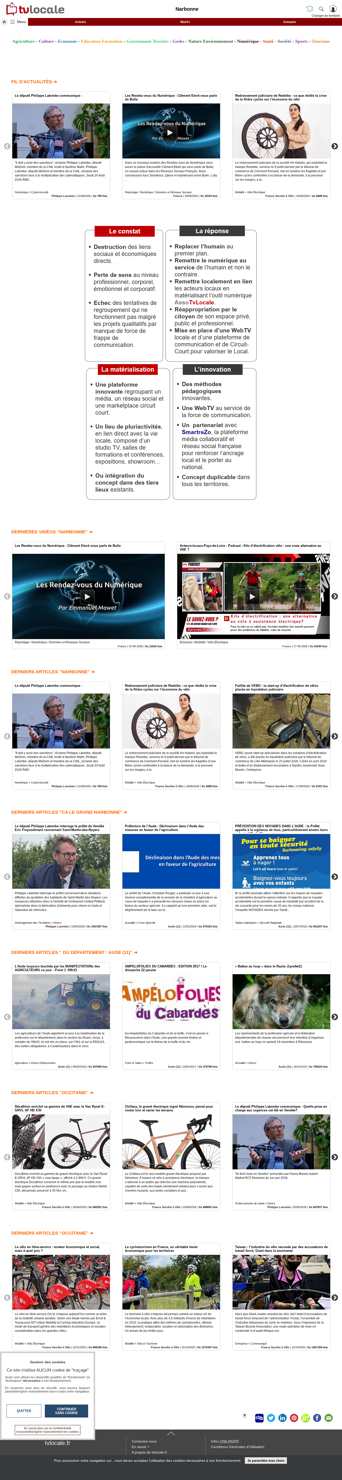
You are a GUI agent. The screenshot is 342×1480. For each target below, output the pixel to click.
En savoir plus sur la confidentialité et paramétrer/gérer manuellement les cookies (47, 1430)
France (177, 195)
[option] (61, 145)
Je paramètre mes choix (265, 1461)
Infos (225, 1441)
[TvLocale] (34, 9)
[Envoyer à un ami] (328, 1418)
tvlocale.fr (57, 1443)
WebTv (185, 22)
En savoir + (140, 1447)
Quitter (24, 1411)
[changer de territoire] (310, 8)
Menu (21, 22)
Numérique (248, 41)
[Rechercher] (321, 8)
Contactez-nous (144, 1441)
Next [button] (334, 145)
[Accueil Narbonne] (4, 21)
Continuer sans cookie (66, 1411)
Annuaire (289, 22)
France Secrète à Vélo (279, 195)
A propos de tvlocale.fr (149, 1452)
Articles (80, 22)
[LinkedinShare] (282, 1418)
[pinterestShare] (294, 1418)
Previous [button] (7, 145)
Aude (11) (174, 926)
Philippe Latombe (63, 195)
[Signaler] (248, 1418)
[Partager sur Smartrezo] (259, 1418)
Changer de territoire (326, 15)
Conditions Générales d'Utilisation (237, 1447)
